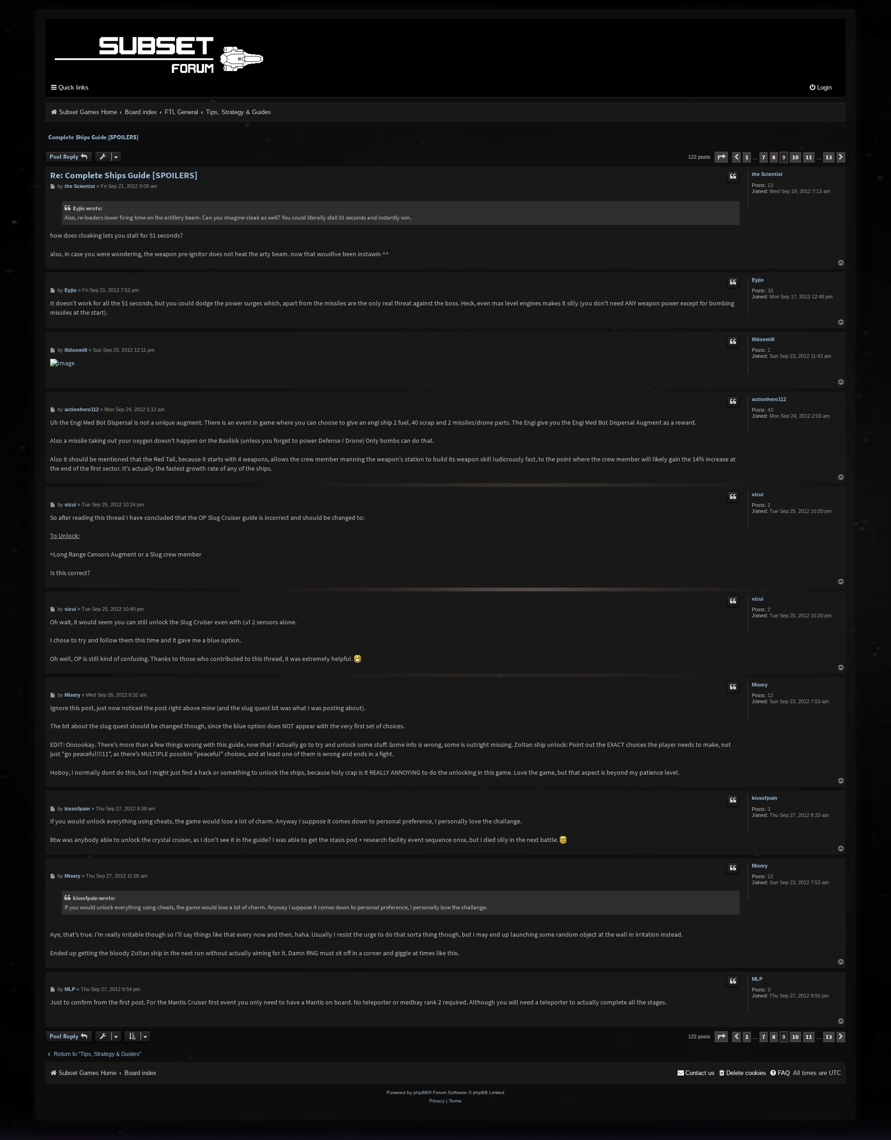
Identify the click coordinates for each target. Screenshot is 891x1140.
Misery (760, 684)
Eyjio (758, 280)
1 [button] (747, 157)
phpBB (420, 1092)
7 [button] (763, 157)
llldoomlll (763, 339)
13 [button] (829, 157)
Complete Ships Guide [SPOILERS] (93, 137)
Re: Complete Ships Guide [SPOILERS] (124, 175)
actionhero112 (769, 399)
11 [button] (809, 157)
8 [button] (773, 157)
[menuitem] (820, 88)
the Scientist (767, 174)
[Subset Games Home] (217, 48)
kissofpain (764, 798)
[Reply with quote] (733, 176)
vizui (757, 494)
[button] (721, 157)
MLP (757, 979)
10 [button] (795, 157)
